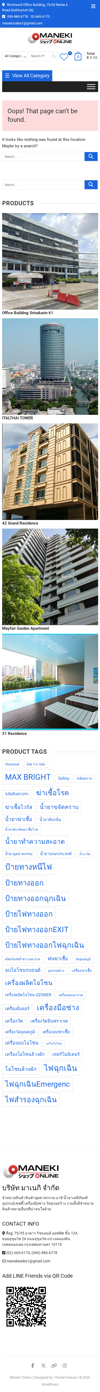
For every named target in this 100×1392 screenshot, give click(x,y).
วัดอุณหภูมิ (83, 959)
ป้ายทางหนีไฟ (28, 866)
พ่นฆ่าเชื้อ (58, 958)
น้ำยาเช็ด (85, 854)
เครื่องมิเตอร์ (17, 1008)
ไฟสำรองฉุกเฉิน (31, 1099)
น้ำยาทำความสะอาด (35, 841)
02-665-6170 (40, 16)
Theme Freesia (65, 1377)
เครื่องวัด (14, 1021)
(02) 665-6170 (17, 1253)
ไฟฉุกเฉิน (60, 1068)
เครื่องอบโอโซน (21, 1043)
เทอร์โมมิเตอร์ (66, 1054)
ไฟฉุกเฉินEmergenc (37, 1084)
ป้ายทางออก (24, 882)
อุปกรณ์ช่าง (56, 971)
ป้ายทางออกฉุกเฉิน (35, 898)
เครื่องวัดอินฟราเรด (49, 1021)
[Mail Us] (4, 1261)
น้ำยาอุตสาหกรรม (19, 854)
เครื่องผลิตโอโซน (28, 983)
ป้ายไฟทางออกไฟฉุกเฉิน (44, 945)
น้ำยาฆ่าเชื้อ (18, 819)
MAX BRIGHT (28, 777)
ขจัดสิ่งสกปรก (17, 794)
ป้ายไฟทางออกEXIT (37, 929)
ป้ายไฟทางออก (29, 914)
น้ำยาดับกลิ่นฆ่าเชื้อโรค (21, 829)
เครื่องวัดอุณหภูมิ (20, 1032)
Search (54, 56)
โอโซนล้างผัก (21, 1069)
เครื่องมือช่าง (58, 1007)
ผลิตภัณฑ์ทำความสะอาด (22, 959)
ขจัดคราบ (84, 778)
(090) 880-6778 (44, 1253)
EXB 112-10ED (36, 764)
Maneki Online (20, 1377)
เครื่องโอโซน (54, 1043)
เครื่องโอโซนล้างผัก (25, 1054)
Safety (63, 778)
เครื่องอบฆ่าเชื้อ (56, 1032)
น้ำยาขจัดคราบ (59, 807)
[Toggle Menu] (91, 86)
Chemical (12, 764)
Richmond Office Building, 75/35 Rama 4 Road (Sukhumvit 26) (34, 7)
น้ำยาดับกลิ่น (50, 820)
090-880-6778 (17, 16)
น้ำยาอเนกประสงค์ (56, 854)
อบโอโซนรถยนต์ (23, 970)
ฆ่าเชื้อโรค (52, 793)
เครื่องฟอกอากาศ (71, 995)
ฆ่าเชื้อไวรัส (18, 807)
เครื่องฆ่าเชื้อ (82, 971)
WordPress (50, 1384)
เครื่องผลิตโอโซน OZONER (28, 995)
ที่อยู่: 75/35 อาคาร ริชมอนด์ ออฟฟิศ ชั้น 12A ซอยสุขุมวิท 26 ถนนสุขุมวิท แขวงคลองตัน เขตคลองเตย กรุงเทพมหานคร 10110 (40, 1239)
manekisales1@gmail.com (22, 23)
